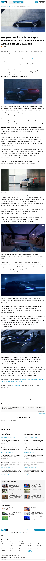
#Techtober (36, 437)
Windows (39, 545)
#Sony (19, 48)
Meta (2, 545)
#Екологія (10, 444)
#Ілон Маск (12, 437)
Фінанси (3, 550)
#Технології (3, 452)
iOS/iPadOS (21, 543)
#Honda (11, 48)
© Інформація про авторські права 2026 (10, 555)
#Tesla (2, 437)
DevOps (38, 541)
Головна (3, 6)
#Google (25, 444)
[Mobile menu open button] (10, 2)
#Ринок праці (29, 459)
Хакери (11, 550)
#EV (8, 48)
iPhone (29, 543)
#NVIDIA (2, 459)
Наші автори (30, 529)
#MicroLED (29, 452)
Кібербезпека (13, 546)
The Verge (30, 58)
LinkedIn (4, 536)
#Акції (33, 474)
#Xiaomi (5, 474)
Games (2, 543)
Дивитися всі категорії (31, 551)
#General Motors (25, 48)
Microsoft (12, 545)
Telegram (6, 536)
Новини (8, 6)
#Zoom (29, 444)
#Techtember (31, 437)
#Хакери (5, 467)
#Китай (2, 474)
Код (20, 546)
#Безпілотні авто (10, 459)
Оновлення (3, 548)
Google (11, 543)
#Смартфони (10, 452)
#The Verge (26, 437)
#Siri (33, 452)
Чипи (20, 550)
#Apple (6, 444)
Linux (38, 543)
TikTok (29, 545)
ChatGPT (21, 541)
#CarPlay (2, 444)
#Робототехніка (7, 437)
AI (1, 541)
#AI (15, 48)
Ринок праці (21, 548)
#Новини (3, 48)
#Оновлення (29, 467)
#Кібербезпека (10, 467)
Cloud (29, 541)
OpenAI (20, 545)
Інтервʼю (3, 546)
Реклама (12, 548)
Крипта (29, 546)
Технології (30, 548)
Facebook (2, 536)
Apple (11, 541)
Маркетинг (39, 546)
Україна (38, 548)
